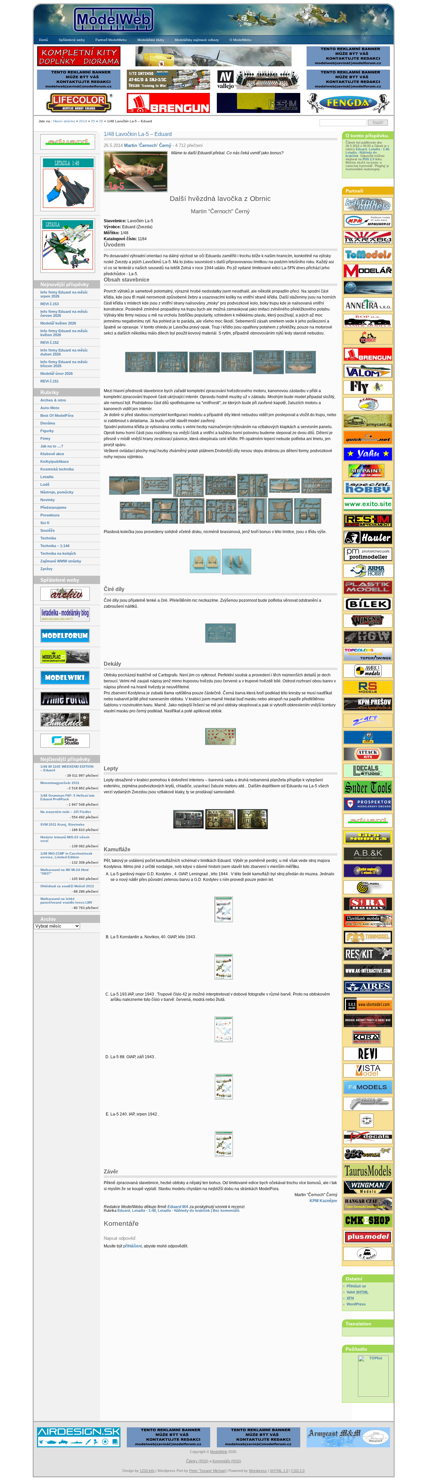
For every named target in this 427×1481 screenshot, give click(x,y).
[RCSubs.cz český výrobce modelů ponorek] (367, 288)
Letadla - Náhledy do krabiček (184, 1210)
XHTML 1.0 (279, 1471)
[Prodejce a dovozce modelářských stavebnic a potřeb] (367, 221)
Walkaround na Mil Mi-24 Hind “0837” (64, 871)
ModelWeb (218, 1452)
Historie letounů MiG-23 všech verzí (64, 839)
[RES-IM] (259, 112)
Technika (48, 538)
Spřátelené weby (72, 40)
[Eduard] (213, 65)
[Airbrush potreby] (348, 112)
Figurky (47, 431)
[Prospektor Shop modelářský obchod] (367, 804)
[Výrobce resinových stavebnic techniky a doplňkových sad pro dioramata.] (367, 255)
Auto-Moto (49, 408)
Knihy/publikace (54, 461)
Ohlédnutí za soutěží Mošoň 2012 (67, 886)
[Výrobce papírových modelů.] (367, 721)
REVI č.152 (49, 343)
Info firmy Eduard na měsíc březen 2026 (64, 364)
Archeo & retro (53, 400)
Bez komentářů (226, 1210)
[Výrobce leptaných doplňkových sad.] (367, 355)
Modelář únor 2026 (56, 373)
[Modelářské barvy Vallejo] (259, 89)
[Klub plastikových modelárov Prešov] (367, 704)
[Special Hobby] (168, 89)
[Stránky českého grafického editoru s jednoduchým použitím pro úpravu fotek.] (67, 741)
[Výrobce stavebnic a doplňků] (367, 1038)
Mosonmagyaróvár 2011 (59, 783)
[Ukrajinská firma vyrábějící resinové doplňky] (367, 954)
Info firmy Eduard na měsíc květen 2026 (64, 333)
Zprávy (46, 569)
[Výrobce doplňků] (367, 838)
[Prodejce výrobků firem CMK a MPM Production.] (367, 1221)
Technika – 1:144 (54, 546)
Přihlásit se (356, 1286)
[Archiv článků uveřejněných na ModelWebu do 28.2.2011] (67, 594)
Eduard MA (177, 1206)
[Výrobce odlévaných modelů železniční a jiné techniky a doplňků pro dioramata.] (367, 1254)
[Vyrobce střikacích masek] (367, 338)
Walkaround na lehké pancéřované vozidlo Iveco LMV (66, 900)
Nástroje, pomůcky (56, 492)
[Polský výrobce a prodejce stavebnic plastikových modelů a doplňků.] (367, 571)
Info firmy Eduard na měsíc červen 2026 (64, 314)
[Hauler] (168, 112)
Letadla (46, 477)
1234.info (147, 1471)
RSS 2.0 (368, 159)
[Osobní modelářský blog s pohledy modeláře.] (67, 615)
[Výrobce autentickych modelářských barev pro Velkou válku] (367, 1021)
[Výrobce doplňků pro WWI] (367, 1171)
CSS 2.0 (298, 1471)
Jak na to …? (51, 446)
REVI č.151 (49, 381)
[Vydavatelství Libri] (367, 1121)
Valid (358, 1292)
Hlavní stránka (64, 121)
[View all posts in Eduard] (67, 142)
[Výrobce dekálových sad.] (367, 1137)
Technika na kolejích (58, 553)
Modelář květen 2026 (58, 323)
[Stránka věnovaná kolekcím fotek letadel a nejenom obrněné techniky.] (67, 699)
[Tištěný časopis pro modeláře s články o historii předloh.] (367, 1054)
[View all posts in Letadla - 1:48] (67, 184)
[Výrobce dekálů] (367, 1154)
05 (93, 121)
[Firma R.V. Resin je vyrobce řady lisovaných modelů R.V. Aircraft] (367, 404)
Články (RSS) (197, 1461)
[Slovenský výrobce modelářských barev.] (367, 471)
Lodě (44, 484)
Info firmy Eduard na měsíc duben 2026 (64, 352)
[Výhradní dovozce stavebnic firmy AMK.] (367, 305)
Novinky (47, 500)
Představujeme (53, 507)
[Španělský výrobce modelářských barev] (367, 971)
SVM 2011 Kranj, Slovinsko (62, 824)
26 (101, 121)
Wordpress (258, 1471)
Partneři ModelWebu (111, 40)
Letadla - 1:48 (144, 1210)
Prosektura (49, 515)
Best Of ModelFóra (56, 415)
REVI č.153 (49, 304)
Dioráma (47, 423)
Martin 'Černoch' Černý (147, 145)
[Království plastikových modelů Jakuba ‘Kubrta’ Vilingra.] (67, 657)
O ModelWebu (241, 40)
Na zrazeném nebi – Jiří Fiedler (65, 812)
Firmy (45, 438)
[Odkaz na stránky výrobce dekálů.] (367, 771)
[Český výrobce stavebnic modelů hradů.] (367, 1071)
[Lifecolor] (79, 112)
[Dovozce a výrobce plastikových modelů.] (367, 604)
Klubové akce (52, 454)
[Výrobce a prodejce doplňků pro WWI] (367, 921)
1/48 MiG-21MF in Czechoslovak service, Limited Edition (66, 855)
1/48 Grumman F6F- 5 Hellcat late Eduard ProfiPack (67, 797)
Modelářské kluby (150, 40)
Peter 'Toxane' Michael (207, 1471)
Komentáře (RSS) (226, 1461)
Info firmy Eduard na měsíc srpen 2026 (64, 294)
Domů (43, 40)
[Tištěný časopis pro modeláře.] (367, 271)
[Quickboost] (367, 438)
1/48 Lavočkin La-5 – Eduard (138, 134)
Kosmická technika (57, 469)
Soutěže (47, 530)
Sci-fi (44, 523)
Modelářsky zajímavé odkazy (197, 40)
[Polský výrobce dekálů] (367, 504)
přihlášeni (132, 1246)
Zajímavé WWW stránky (60, 561)
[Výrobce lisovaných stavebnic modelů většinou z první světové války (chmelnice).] (367, 388)
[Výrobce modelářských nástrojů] (367, 788)
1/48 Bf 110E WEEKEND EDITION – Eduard (66, 768)
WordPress (356, 1304)
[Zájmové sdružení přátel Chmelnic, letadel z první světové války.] (67, 720)
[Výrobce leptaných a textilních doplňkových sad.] (367, 638)
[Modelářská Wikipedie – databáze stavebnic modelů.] (67, 678)
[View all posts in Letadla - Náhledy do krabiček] (67, 246)
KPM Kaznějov (323, 1200)
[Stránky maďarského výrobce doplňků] (367, 1004)
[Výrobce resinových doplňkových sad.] (367, 421)
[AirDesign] (79, 1446)
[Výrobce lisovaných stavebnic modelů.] (367, 488)
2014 (83, 121)
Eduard (123, 1210)
